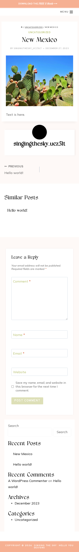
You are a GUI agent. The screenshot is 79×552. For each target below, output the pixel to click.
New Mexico (22, 454)
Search (13, 426)
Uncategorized (39, 32)
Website (19, 372)
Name (19, 335)
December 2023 (27, 503)
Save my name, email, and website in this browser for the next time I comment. (41, 386)
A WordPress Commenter (27, 481)
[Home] (22, 27)
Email (18, 353)
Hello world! (13, 170)
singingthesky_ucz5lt (28, 48)
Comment (22, 281)
